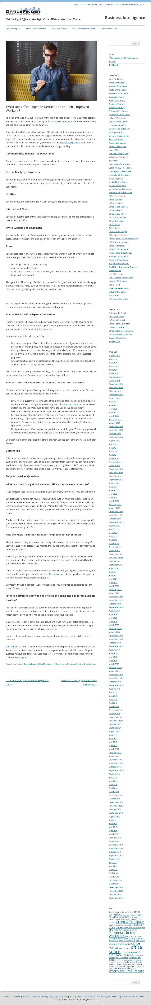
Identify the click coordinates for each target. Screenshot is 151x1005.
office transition (122, 958)
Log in (101, 4)
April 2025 (113, 412)
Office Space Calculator (36, 28)
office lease (120, 939)
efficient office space (122, 919)
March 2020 (114, 625)
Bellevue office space (118, 93)
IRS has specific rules (70, 142)
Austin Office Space (117, 89)
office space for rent (125, 953)
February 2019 (115, 667)
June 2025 (113, 405)
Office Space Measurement (83, 28)
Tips (134, 968)
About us (109, 4)
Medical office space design (123, 929)
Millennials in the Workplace (122, 934)
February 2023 (115, 504)
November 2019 (116, 639)
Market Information (109, 28)
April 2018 (113, 703)
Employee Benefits (117, 125)
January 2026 (114, 380)
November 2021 (116, 557)
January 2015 (114, 841)
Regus (119, 962)
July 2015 (112, 820)
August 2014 (114, 859)
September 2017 (116, 727)
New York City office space (120, 192)
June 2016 (113, 781)
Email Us (117, 4)
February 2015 (115, 837)
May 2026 (113, 366)
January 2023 (114, 508)
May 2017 (113, 742)
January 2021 (114, 593)
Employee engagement (119, 128)
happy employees (116, 925)
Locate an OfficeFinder (31, 996)
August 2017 (114, 731)
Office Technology (117, 245)
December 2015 (116, 802)
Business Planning (117, 100)
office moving (114, 944)
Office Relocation (116, 221)
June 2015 (113, 823)
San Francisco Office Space (121, 277)
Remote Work (115, 270)
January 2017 (114, 756)
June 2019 (113, 653)
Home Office (114, 150)
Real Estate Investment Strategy (123, 267)
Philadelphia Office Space (120, 253)
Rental (139, 961)
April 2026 (113, 369)
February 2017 (115, 752)
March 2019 (114, 664)
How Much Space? (59, 28)
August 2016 (114, 774)
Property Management (119, 263)
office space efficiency (129, 952)
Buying (52, 996)
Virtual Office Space (117, 291)
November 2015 (116, 805)
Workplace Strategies (118, 299)
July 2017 (112, 735)
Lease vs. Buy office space (120, 167)
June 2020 (113, 614)
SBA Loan (112, 964)
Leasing (45, 996)
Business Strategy (30, 664)
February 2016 (115, 795)
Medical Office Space (118, 182)
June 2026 (113, 362)
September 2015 (116, 813)
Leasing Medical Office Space (133, 928)
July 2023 (112, 486)
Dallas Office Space (117, 118)
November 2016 (116, 763)
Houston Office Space (118, 153)
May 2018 (113, 699)
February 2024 (115, 462)
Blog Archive (114, 341)
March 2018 (114, 706)
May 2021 (113, 579)
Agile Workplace (116, 79)
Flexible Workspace (117, 143)
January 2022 (114, 550)
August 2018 (114, 688)
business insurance (130, 915)
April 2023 (113, 497)
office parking (125, 944)
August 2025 (114, 398)
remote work (128, 961)
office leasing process (127, 941)
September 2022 (116, 522)
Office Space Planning (118, 242)
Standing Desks (123, 966)
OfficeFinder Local (117, 320)
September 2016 (116, 770)
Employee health (116, 132)
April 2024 (113, 455)
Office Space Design (118, 231)
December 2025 (116, 384)
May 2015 (113, 827)
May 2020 (113, 618)
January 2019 (114, 671)
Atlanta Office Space (118, 86)
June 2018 (113, 696)
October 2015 (115, 809)
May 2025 (113, 408)
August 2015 (114, 816)
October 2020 (115, 603)
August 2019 (114, 649)
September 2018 (116, 685)
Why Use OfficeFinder (11, 996)
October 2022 (115, 518)
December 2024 (116, 426)
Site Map (72, 996)
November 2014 (116, 848)
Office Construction (117, 196)
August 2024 (114, 440)
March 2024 (114, 458)
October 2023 (115, 476)
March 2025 (114, 416)
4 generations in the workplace (121, 912)
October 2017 (115, 724)
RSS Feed (113, 65)
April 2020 (113, 621)
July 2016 (112, 777)
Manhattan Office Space (120, 175)
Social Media (114, 284)
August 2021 (114, 568)
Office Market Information (120, 334)
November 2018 (116, 678)
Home (80, 996)
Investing (113, 160)
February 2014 (115, 880)
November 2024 (116, 430)
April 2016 (113, 788)
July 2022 (112, 529)
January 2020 (114, 632)
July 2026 (112, 359)
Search (142, 4)
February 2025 (115, 419)
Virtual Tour (114, 295)
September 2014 (116, 855)
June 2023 (113, 490)
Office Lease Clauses (118, 206)
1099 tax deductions (62, 121)
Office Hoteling (115, 203)
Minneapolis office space (120, 189)
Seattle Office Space (118, 281)
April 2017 (113, 745)
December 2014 (116, 844)
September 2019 (116, 646)
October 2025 (115, 391)
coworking (124, 916)
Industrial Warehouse (118, 157)
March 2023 (114, 501)
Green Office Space (117, 146)
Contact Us (143, 996)
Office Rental (114, 224)
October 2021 (115, 561)
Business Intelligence (125, 17)
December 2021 (116, 554)
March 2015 (114, 834)
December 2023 (116, 469)
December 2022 (116, 511)
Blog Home (78, 4)
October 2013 (115, 894)
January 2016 (114, 798)
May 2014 (113, 869)
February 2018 (115, 710)
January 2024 (114, 465)
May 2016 (113, 784)
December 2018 (116, 674)
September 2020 (116, 607)
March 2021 (114, 586)
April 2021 (113, 582)
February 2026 (115, 377)
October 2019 (115, 642)
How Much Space (116, 327)
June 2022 (113, 533)
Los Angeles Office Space (120, 171)
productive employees (123, 960)
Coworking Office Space (119, 114)
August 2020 (114, 610)
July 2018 (112, 692)
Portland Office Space (118, 260)
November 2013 (116, 891)
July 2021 (112, 572)
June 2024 (113, 447)
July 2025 (112, 401)
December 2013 (116, 887)
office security (124, 948)
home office (128, 925)
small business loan (124, 964)
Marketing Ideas (116, 178)
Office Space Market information (123, 238)
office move (140, 941)
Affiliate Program (103, 996)
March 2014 (114, 876)
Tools (59, 996)
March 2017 (114, 749)
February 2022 (115, 547)
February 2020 (115, 628)
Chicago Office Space (118, 111)
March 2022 (114, 543)
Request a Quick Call (130, 4)
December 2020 (116, 596)
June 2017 (113, 738)
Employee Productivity (119, 136)
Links (66, 996)
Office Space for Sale (118, 235)
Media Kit (116, 996)
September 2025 (116, 394)
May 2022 (113, 536)
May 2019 (113, 657)
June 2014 (113, 866)
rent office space (116, 274)
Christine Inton (89, 664)
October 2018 (115, 681)
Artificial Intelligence (118, 82)
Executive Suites (116, 139)
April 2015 (113, 830)
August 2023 (114, 483)
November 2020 (116, 600)
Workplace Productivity (126, 971)
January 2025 (114, 423)
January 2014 (114, 883)
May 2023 (113, 494)
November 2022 (116, 515)
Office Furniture (116, 199)
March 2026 (114, 373)
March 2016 (114, 791)
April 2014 (113, 873)
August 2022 (114, 525)
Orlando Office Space (118, 249)
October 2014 (115, 852)
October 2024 (115, 433)
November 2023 (116, 472)
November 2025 (116, 387)
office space (53, 574)
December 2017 (116, 717)
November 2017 (116, 720)
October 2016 (115, 766)
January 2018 (114, 713)
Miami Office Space (117, 185)
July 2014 (112, 862)
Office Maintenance (46, 664)
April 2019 (113, 660)
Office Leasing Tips (117, 214)
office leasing (130, 939)
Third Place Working (122, 968)
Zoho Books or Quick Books (71, 404)
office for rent (130, 936)
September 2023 (116, 479)
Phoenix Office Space (118, 256)
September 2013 (116, 898)
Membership (90, 996)
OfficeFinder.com (91, 4)
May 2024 (113, 451)
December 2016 (116, 759)
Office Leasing (115, 210)
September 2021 (116, 564)
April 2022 (113, 540)
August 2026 (114, 355)
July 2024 (112, 444)
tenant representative (119, 288)
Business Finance (116, 97)
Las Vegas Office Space (119, 164)
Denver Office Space (118, 121)
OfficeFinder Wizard (129, 996)
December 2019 (116, 635)
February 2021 (115, 589)
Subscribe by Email (117, 313)
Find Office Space (13, 28)
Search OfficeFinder (118, 338)
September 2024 (116, 437)
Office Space (59, 664)
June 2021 (113, 575)
